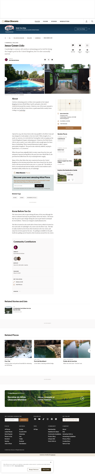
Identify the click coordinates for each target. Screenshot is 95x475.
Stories (21, 429)
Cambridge (22, 110)
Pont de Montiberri (40, 361)
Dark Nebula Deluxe (14, 60)
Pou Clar (7, 361)
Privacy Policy (41, 188)
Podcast (21, 441)
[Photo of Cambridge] (62, 177)
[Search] (92, 21)
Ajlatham (21, 94)
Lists (20, 436)
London (47, 138)
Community (52, 426)
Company (66, 426)
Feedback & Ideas (53, 431)
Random (7, 438)
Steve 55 (16, 265)
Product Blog (51, 436)
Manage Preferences (34, 469)
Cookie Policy (66, 441)
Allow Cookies (46, 469)
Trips (35, 426)
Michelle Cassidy (23, 265)
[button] (73, 45)
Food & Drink (22, 431)
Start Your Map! (81, 29)
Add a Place (8, 443)
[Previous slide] (5, 79)
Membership (52, 429)
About (64, 429)
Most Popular (8, 434)
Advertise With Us (68, 434)
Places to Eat (8, 436)
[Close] (50, 462)
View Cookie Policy (19, 465)
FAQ (64, 431)
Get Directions (69, 128)
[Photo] (77, 140)
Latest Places (8, 431)
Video (21, 438)
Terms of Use (47, 188)
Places (7, 426)
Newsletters (22, 443)
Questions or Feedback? (47, 454)
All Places (7, 429)
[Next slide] (90, 79)
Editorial (22, 426)
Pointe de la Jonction (70, 361)
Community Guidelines (54, 434)
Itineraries (22, 434)
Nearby (7, 441)
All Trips (36, 429)
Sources (16, 291)
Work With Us (52, 441)
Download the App (72, 419)
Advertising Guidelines (69, 436)
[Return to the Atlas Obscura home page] (10, 21)
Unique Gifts (51, 438)
